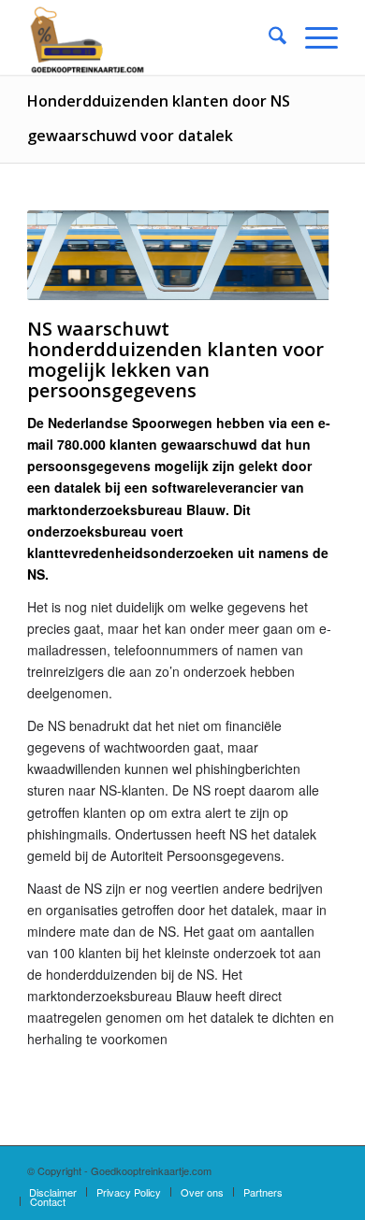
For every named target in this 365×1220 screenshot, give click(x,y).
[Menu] (312, 37)
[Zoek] (268, 37)
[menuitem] (268, 37)
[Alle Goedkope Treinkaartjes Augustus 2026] (151, 37)
